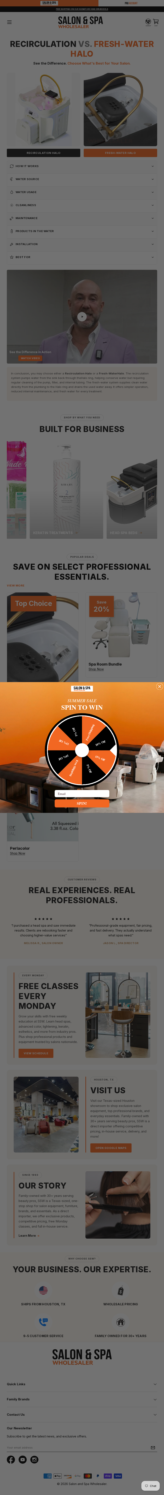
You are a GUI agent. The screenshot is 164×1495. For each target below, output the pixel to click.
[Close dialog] (160, 686)
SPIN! (82, 803)
